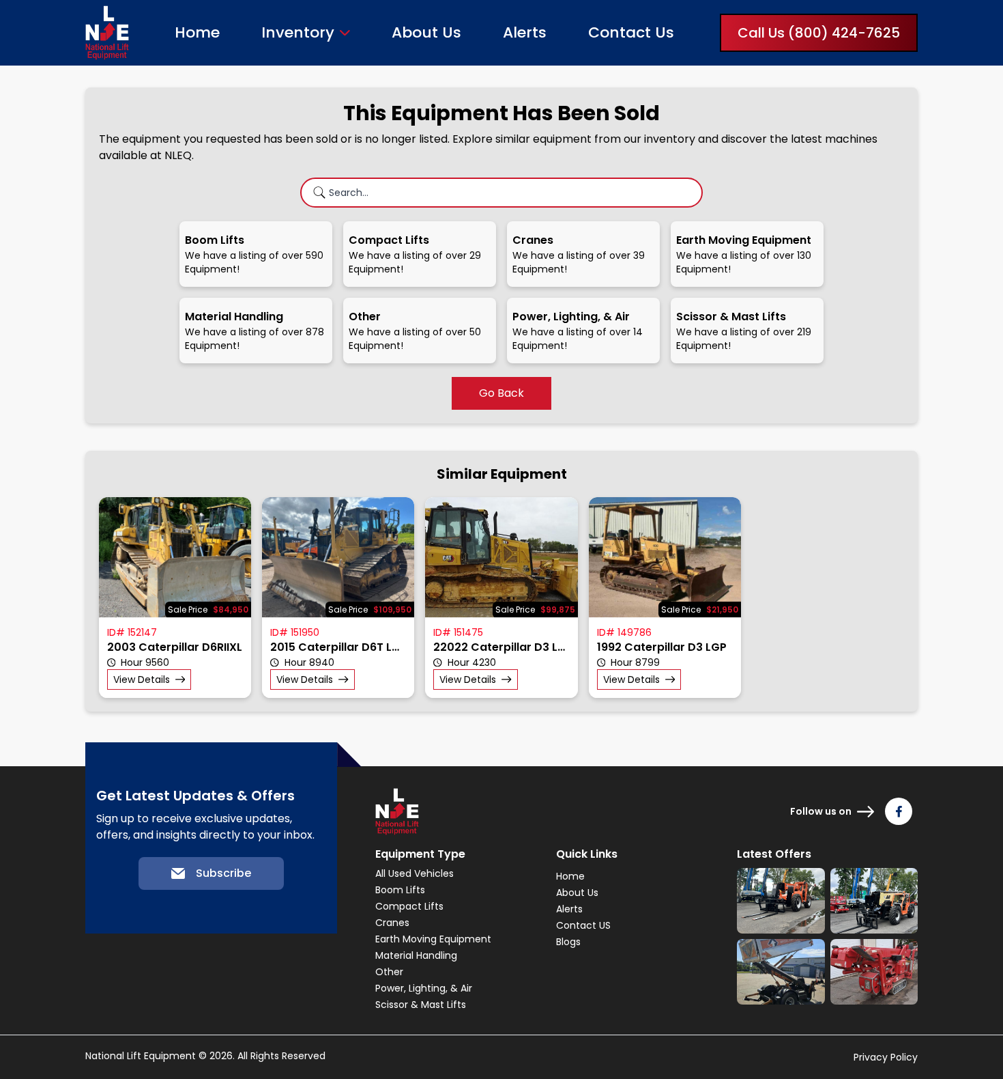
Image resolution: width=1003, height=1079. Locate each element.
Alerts (525, 32)
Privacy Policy (886, 1057)
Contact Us (631, 32)
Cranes (392, 922)
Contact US (583, 925)
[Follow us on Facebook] (899, 811)
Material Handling (416, 955)
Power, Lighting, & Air (423, 988)
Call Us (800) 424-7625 (819, 32)
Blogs (568, 942)
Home (197, 32)
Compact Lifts (409, 906)
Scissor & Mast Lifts (420, 1004)
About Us (426, 32)
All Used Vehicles (414, 873)
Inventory (297, 32)
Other (389, 972)
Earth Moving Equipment (433, 939)
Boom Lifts (400, 890)
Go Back (501, 393)
